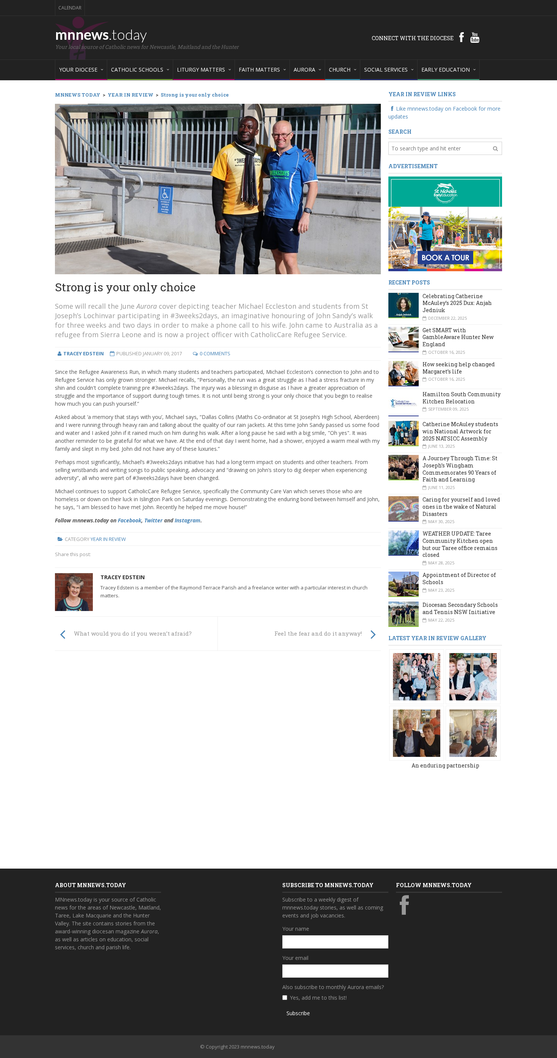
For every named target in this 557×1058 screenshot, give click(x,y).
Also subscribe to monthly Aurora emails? (333, 987)
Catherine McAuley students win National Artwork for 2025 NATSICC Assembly (460, 431)
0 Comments (215, 353)
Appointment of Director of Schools (459, 578)
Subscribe (298, 1013)
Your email (295, 957)
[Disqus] (218, 761)
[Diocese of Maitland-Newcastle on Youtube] (474, 37)
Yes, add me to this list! (318, 997)
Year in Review (108, 539)
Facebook (129, 520)
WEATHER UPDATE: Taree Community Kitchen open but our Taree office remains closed (460, 544)
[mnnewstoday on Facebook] (461, 37)
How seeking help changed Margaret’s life (458, 368)
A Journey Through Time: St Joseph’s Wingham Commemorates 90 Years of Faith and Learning (460, 469)
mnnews (101, 34)
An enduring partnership (445, 765)
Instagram (187, 520)
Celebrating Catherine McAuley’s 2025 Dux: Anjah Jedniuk (457, 303)
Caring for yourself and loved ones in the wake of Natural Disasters (461, 506)
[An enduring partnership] (416, 676)
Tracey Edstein (122, 577)
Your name (295, 928)
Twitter (153, 520)
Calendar (69, 8)
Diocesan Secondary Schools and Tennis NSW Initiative (460, 608)
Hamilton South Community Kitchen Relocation (461, 398)
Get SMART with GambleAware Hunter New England (458, 337)
